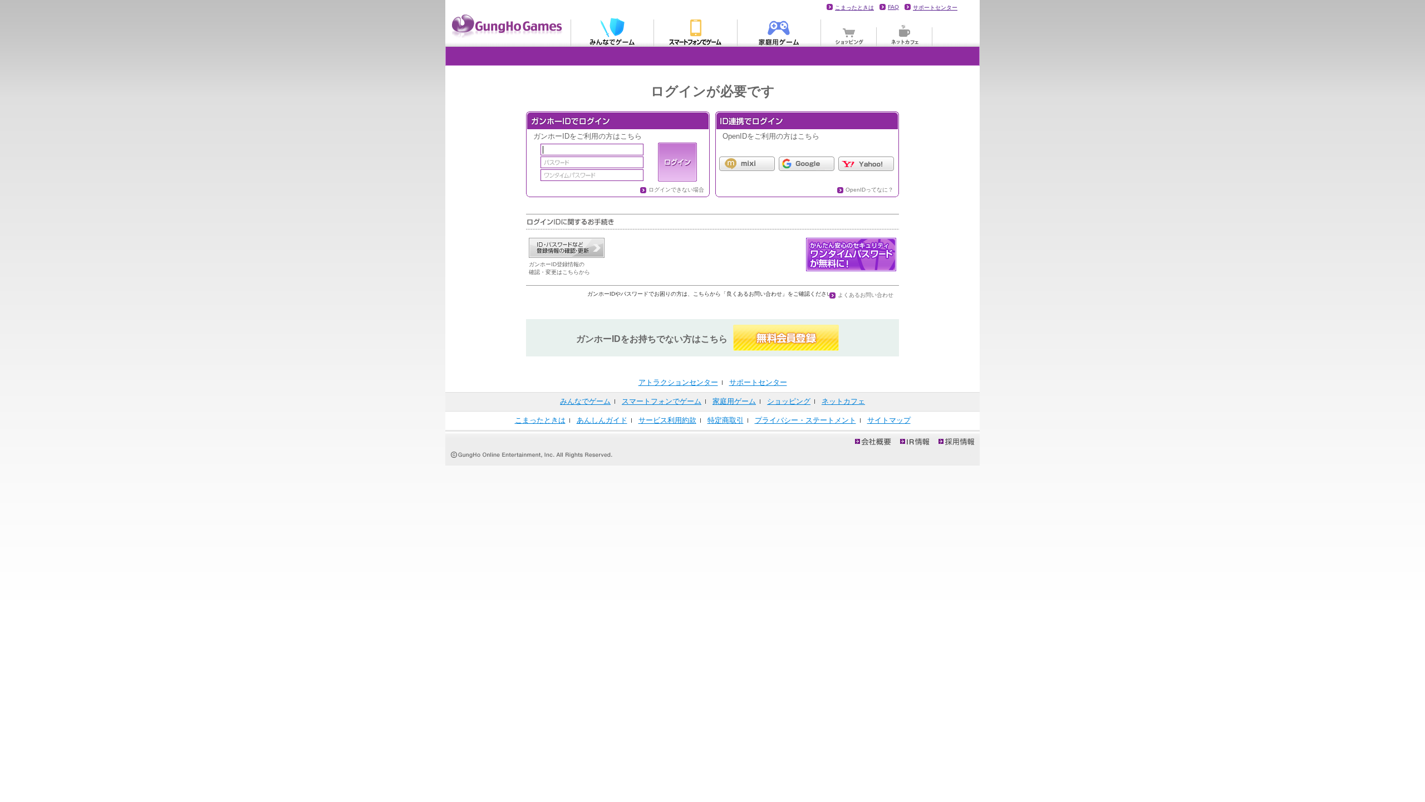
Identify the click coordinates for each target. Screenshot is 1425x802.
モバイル (696, 31)
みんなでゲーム (612, 31)
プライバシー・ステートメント (805, 420)
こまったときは (854, 7)
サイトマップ (889, 420)
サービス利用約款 (667, 420)
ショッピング (849, 31)
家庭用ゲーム (779, 31)
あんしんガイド (602, 420)
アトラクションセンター (678, 382)
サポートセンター (935, 7)
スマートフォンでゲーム (661, 401)
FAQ (893, 7)
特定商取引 (725, 420)
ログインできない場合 (676, 190)
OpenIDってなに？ (869, 190)
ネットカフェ (904, 31)
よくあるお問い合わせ (865, 295)
